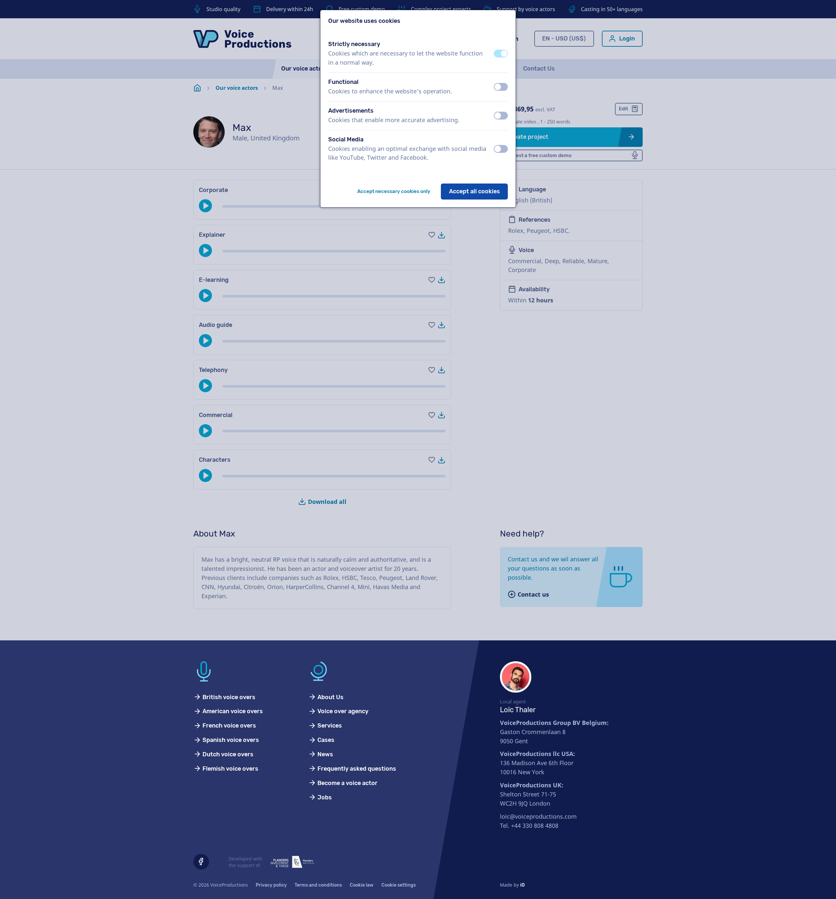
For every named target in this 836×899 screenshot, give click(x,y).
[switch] (501, 53)
